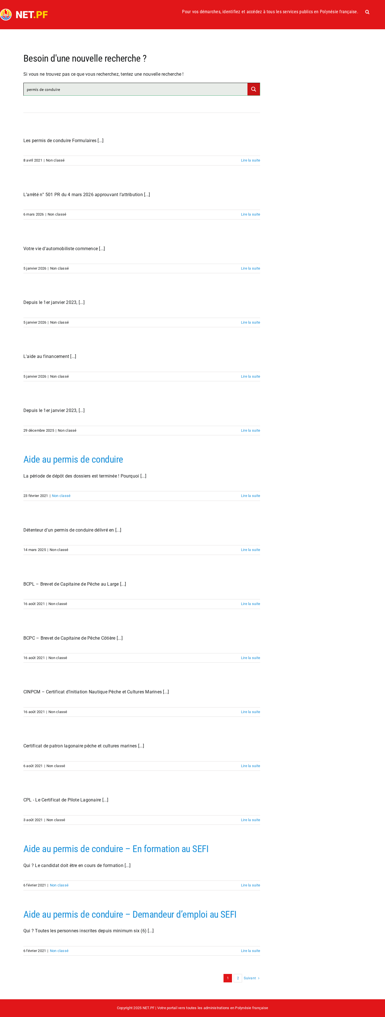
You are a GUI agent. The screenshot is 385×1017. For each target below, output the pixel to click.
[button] (367, 12)
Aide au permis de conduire (73, 459)
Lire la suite (250, 160)
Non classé (61, 496)
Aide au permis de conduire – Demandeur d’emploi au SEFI (130, 914)
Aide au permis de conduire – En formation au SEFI (116, 848)
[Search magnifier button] (253, 89)
